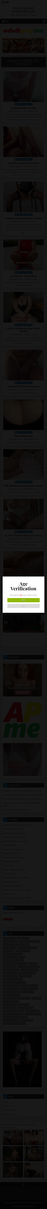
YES (23, 600)
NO (23, 606)
